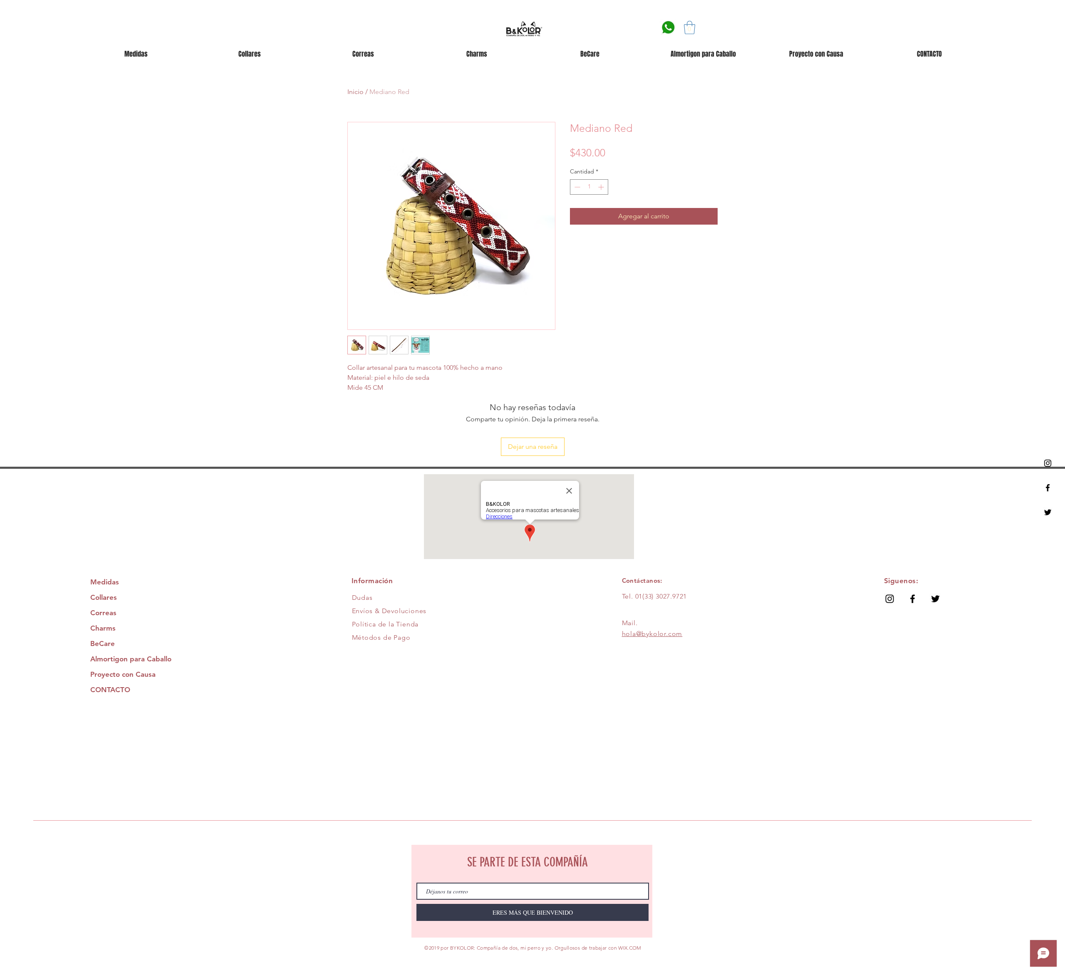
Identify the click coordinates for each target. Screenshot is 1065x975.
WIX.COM (629, 948)
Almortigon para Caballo (130, 659)
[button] (689, 27)
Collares (103, 597)
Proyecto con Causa (123, 674)
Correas (103, 613)
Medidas (104, 582)
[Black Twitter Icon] (1048, 512)
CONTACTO (110, 689)
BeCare (102, 643)
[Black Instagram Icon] (1048, 463)
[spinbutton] (589, 187)
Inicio (355, 92)
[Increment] (602, 187)
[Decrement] (576, 187)
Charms (103, 628)
